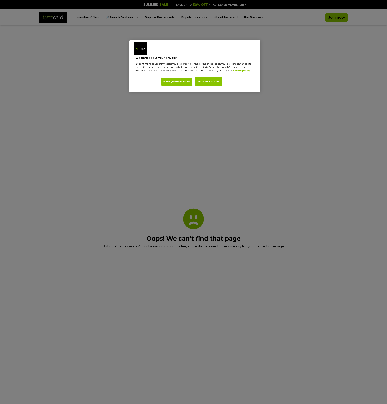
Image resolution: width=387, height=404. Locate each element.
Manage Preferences (176, 81)
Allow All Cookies (208, 81)
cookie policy (241, 70)
